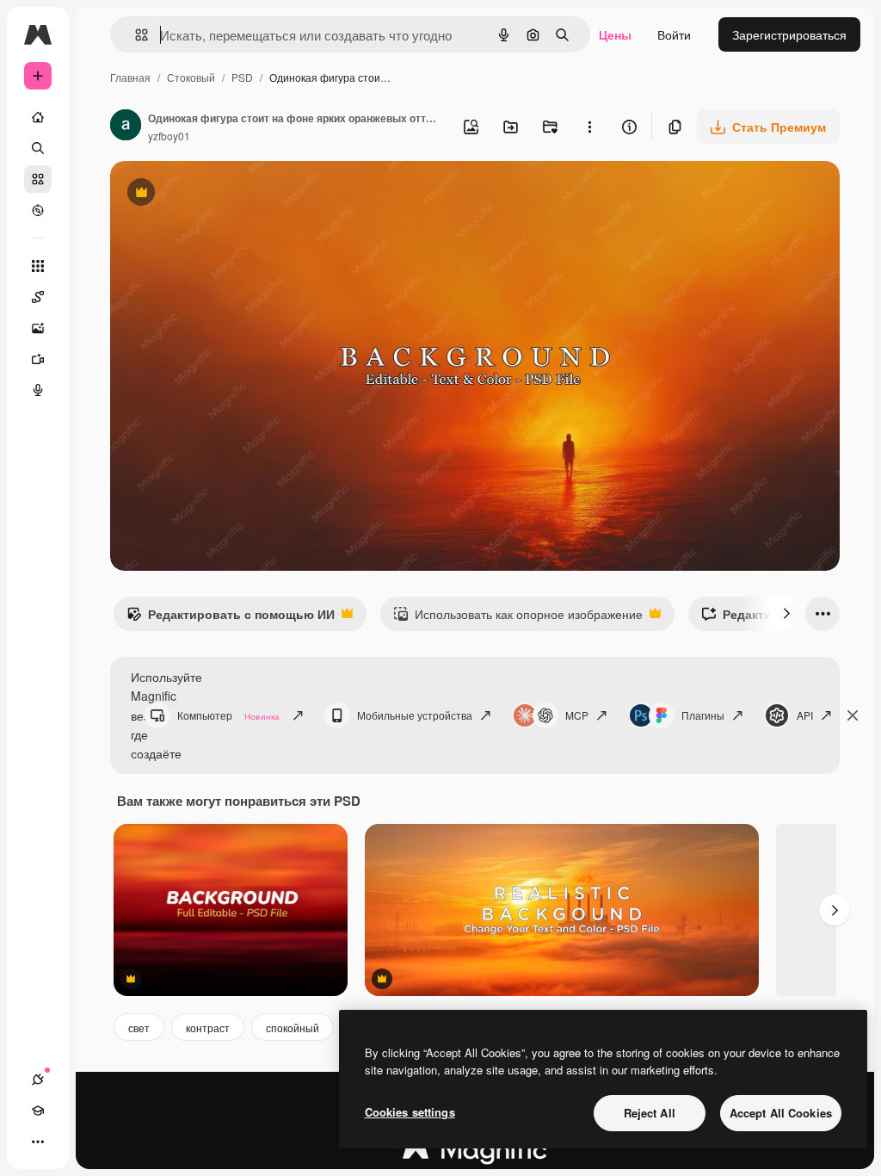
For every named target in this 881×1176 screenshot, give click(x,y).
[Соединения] (38, 1079)
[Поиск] (38, 148)
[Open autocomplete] (134, 34)
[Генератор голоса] (38, 390)
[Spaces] (38, 297)
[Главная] (38, 117)
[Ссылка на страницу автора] (125, 126)
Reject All (649, 1113)
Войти (674, 34)
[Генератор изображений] (38, 328)
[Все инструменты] (38, 266)
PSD (242, 77)
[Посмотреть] (38, 210)
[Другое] (38, 1141)
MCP (576, 715)
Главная (130, 77)
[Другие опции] (589, 126)
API (805, 715)
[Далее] (786, 614)
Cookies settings (410, 1112)
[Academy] (38, 1110)
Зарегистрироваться (789, 34)
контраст (208, 1027)
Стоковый (191, 77)
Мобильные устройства (414, 715)
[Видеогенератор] (38, 359)
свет (139, 1027)
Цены (615, 34)
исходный (225, 194)
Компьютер (228, 715)
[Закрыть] (852, 715)
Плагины (702, 715)
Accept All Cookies (781, 1113)
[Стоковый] (38, 179)
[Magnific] (475, 1154)
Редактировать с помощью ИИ (230, 618)
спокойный (292, 1027)
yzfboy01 (169, 135)
